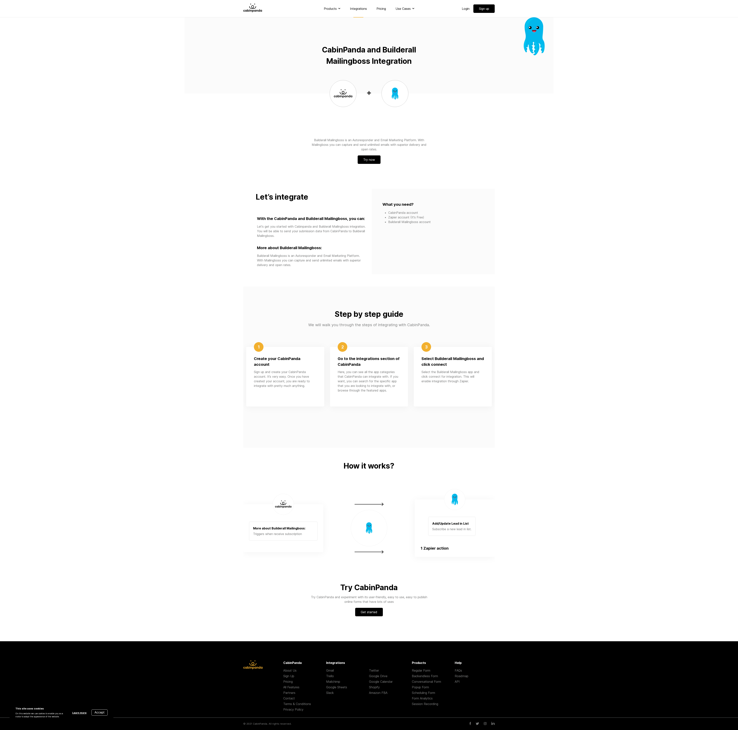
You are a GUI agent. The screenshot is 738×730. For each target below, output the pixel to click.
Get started (369, 612)
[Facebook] (470, 724)
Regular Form (421, 670)
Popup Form (420, 687)
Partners (289, 693)
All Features (291, 687)
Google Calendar (381, 682)
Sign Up (288, 676)
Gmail (330, 670)
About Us (290, 670)
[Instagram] (485, 724)
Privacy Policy (293, 709)
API (457, 682)
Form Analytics (422, 698)
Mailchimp (333, 682)
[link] (332, 8)
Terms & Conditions (297, 704)
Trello (330, 676)
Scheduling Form (423, 693)
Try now (369, 160)
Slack (330, 693)
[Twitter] (477, 724)
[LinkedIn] (493, 724)
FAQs (458, 670)
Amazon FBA (378, 693)
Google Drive (378, 676)
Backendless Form (425, 676)
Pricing (288, 682)
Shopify (374, 687)
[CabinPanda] (252, 8)
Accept (100, 712)
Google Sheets (336, 687)
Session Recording (425, 704)
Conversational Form (426, 682)
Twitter (374, 670)
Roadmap (461, 676)
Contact (289, 698)
